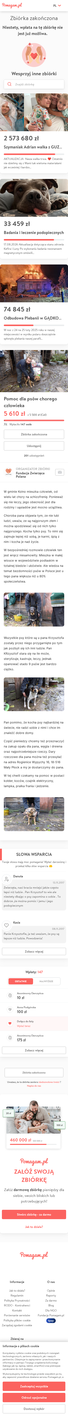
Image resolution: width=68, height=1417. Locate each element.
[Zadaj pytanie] (59, 472)
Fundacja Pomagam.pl (51, 1315)
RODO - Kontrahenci (17, 1305)
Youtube (61, 1264)
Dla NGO (51, 1310)
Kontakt (17, 1310)
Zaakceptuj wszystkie (34, 1386)
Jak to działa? (34, 1227)
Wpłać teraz (23, 1026)
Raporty (51, 1295)
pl (54, 6)
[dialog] (34, 1379)
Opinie (51, 1290)
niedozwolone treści (49, 1082)
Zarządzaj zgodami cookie (17, 1325)
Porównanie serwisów (17, 1315)
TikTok (50, 1264)
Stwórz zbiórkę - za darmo (34, 1214)
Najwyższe (46, 981)
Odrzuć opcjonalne (34, 1397)
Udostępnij (34, 446)
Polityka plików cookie (17, 1320)
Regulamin (17, 1295)
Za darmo (51, 1300)
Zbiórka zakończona (34, 434)
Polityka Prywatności (17, 1300)
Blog (51, 1305)
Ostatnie (21, 981)
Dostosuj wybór (34, 1409)
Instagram (28, 1264)
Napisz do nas (34, 1085)
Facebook (7, 1264)
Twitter (18, 1264)
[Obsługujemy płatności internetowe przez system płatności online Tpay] (51, 1320)
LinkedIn (39, 1264)
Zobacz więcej (34, 951)
